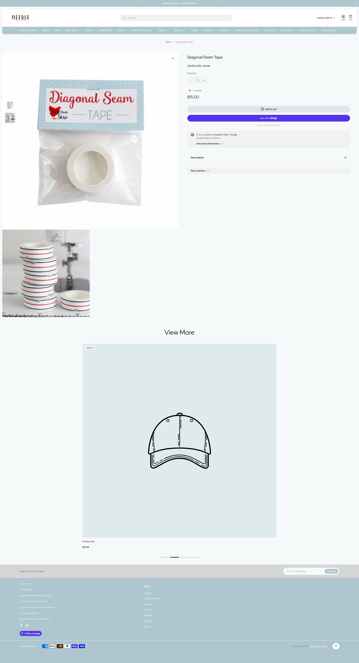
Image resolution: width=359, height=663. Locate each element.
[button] (164, 557)
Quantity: (192, 73)
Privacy (147, 609)
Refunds (148, 615)
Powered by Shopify (318, 646)
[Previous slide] (139, 3)
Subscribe (331, 571)
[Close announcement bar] (355, 3)
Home (168, 42)
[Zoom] (172, 58)
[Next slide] (220, 3)
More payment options (269, 125)
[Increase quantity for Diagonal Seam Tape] (204, 80)
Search (147, 626)
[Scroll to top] (336, 646)
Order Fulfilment (152, 598)
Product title (88, 541)
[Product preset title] (179, 441)
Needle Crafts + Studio (198, 65)
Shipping (148, 621)
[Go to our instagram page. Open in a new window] (27, 625)
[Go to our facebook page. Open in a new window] (21, 625)
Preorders (149, 604)
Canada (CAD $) (324, 18)
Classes (147, 593)
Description (197, 157)
